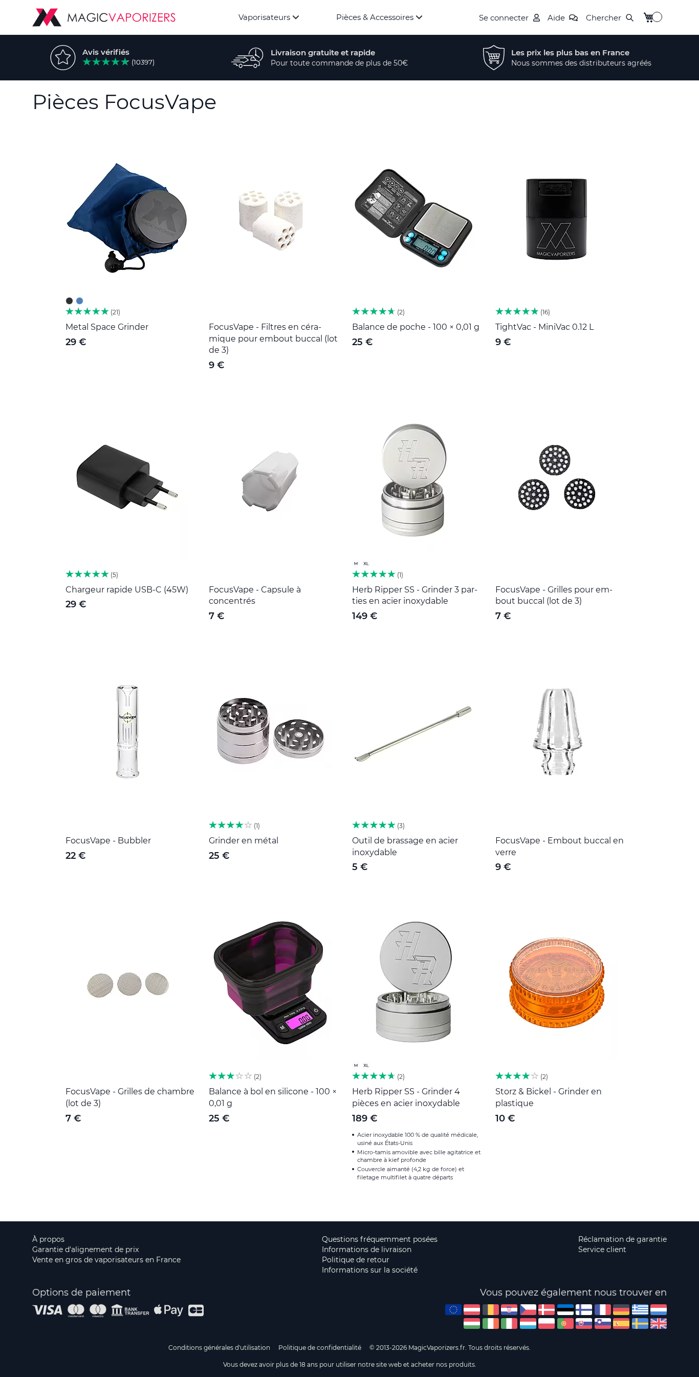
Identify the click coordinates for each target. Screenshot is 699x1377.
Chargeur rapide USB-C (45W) (126, 590)
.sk (584, 1323)
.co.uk (658, 1323)
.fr (603, 1309)
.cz (528, 1309)
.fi (584, 1309)
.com (453, 1309)
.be (491, 1309)
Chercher (603, 18)
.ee (565, 1309)
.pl (546, 1323)
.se (640, 1323)
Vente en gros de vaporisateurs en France (106, 1259)
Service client (602, 1249)
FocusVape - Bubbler (108, 840)
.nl (658, 1309)
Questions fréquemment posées (380, 1239)
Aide (556, 18)
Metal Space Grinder (106, 327)
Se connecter (504, 18)
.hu (472, 1323)
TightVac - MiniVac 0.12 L (544, 327)
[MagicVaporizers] (104, 17)
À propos (48, 1239)
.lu (528, 1323)
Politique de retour (355, 1259)
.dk (546, 1309)
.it (509, 1323)
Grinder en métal (243, 840)
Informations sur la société (370, 1270)
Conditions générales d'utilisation (219, 1347)
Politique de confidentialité (319, 1347)
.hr (509, 1309)
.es (621, 1323)
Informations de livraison (366, 1249)
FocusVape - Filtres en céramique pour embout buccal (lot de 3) (273, 338)
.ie (491, 1323)
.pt (565, 1323)
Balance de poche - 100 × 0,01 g (415, 327)
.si (603, 1323)
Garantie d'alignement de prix (85, 1249)
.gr (640, 1309)
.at (472, 1309)
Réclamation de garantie (622, 1239)
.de (621, 1309)
